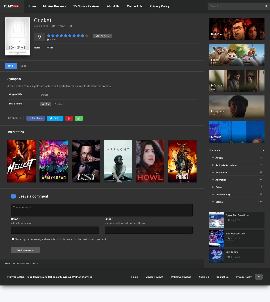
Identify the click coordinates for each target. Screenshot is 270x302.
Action (219, 157)
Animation (220, 179)
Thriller (49, 47)
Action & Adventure (226, 165)
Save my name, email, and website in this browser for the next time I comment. (61, 239)
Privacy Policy (159, 6)
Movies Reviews (54, 6)
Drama (219, 201)
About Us (113, 6)
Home (32, 6)
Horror (37, 47)
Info (10, 65)
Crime (218, 187)
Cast (23, 65)
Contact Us (134, 6)
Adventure (221, 172)
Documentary (222, 194)
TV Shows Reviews (86, 6)
